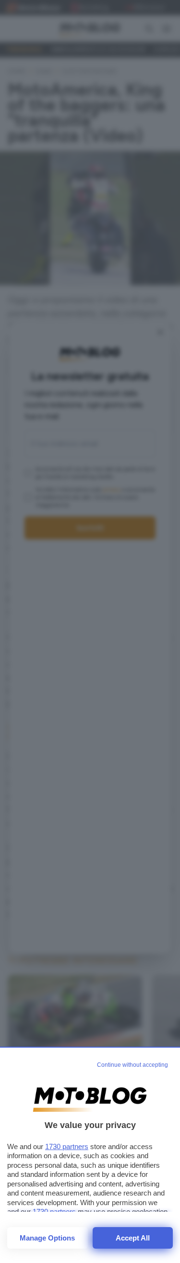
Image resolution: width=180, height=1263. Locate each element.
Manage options (47, 1238)
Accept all (133, 1238)
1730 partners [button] (66, 1146)
